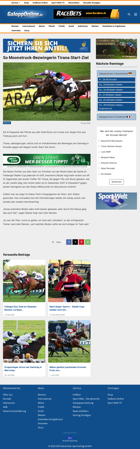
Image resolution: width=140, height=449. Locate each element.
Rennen (7, 122)
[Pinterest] (81, 242)
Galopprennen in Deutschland (114, 73)
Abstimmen (117, 182)
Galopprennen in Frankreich (113, 117)
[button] (129, 14)
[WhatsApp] (88, 242)
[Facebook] (69, 242)
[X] (75, 242)
